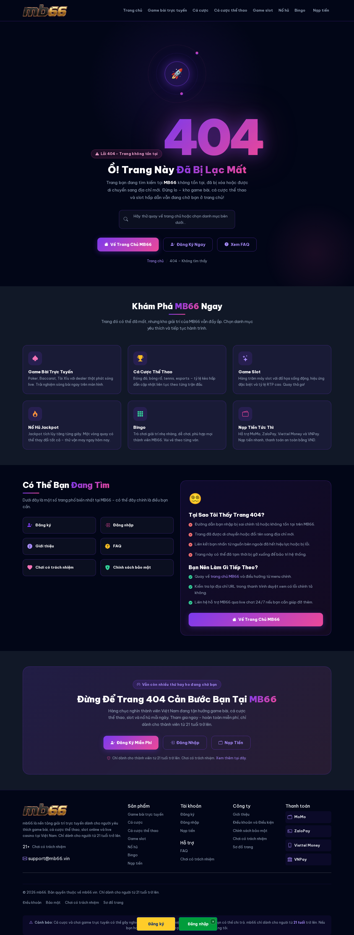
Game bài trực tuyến (167, 10)
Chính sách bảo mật (250, 830)
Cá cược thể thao (230, 10)
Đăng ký (187, 814)
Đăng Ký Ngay (191, 244)
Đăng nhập (189, 822)
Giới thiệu (241, 814)
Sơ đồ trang (243, 847)
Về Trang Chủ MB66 (131, 244)
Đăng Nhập (187, 742)
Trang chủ (132, 10)
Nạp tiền (321, 10)
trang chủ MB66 (224, 576)
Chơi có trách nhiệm (197, 859)
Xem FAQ (240, 244)
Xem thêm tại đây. (231, 758)
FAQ (184, 851)
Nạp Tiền (234, 742)
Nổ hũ (283, 10)
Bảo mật (53, 902)
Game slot (263, 10)
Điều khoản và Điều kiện (253, 822)
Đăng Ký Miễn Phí (134, 742)
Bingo (300, 10)
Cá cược (200, 10)
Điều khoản (32, 902)
